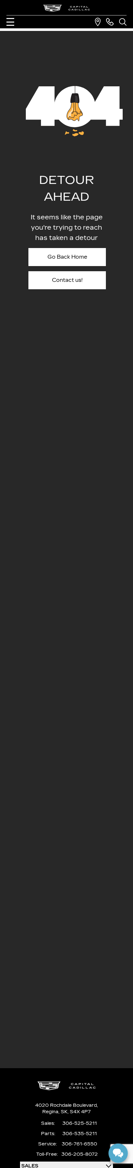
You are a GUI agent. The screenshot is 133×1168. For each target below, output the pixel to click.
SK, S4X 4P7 (76, 1112)
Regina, (51, 1112)
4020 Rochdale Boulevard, (66, 1105)
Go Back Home (67, 257)
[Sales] (110, 22)
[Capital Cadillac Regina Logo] (66, 8)
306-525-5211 (79, 1123)
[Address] (98, 22)
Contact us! (67, 280)
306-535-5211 (79, 1133)
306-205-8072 (79, 1154)
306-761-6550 (79, 1144)
